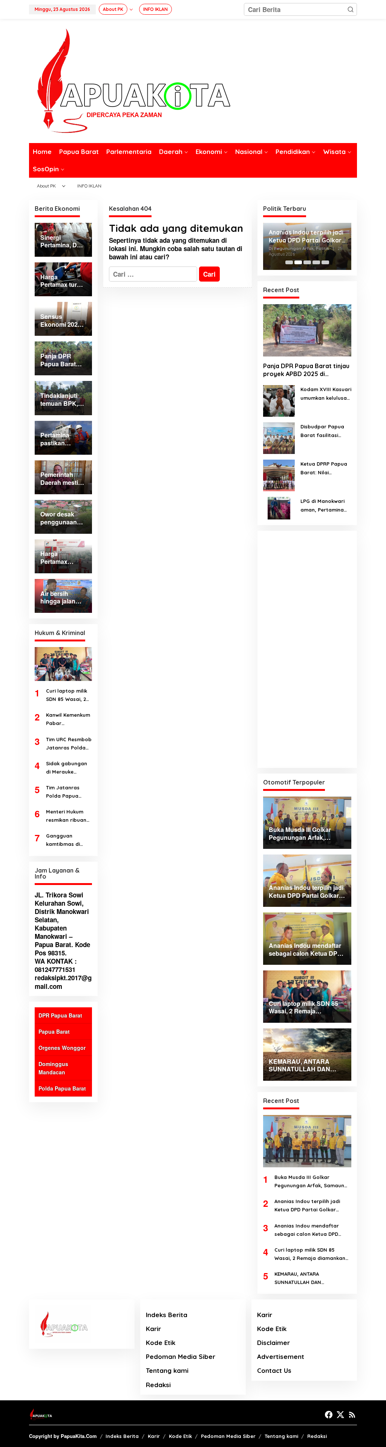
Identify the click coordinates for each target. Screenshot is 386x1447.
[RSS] (352, 1415)
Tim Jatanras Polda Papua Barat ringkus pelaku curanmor (67, 792)
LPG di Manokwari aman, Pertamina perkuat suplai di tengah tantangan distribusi (323, 505)
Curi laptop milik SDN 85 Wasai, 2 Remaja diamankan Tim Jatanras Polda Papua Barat (66, 695)
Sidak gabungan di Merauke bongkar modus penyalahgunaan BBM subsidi (67, 768)
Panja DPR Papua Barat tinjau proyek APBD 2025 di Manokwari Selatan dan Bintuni (306, 370)
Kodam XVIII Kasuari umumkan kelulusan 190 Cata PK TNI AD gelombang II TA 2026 (325, 394)
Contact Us (274, 1370)
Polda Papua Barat (62, 1088)
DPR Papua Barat (60, 1015)
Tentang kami (167, 1370)
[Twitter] (340, 1415)
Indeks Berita (166, 1315)
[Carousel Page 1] (289, 262)
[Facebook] (329, 1415)
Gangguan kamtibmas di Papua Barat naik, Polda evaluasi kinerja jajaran (69, 840)
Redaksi (158, 1385)
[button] (350, 9)
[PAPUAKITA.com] (129, 80)
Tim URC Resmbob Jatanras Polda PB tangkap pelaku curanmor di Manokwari (69, 744)
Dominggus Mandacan (53, 1068)
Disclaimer (273, 1342)
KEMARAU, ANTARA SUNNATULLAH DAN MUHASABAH (297, 1278)
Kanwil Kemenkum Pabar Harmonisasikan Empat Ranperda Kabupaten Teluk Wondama (68, 719)
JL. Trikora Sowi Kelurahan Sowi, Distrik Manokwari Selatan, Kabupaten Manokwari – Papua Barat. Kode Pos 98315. (62, 924)
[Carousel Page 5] (325, 262)
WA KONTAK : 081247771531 (56, 965)
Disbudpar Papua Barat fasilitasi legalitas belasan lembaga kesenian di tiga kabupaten (323, 431)
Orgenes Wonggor (62, 1047)
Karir (153, 1329)
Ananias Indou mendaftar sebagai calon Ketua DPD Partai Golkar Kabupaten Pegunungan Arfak (306, 242)
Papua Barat (54, 1031)
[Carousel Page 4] (316, 262)
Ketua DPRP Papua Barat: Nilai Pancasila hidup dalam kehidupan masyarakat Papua (324, 468)
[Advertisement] (307, 649)
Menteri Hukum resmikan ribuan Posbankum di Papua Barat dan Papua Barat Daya (68, 816)
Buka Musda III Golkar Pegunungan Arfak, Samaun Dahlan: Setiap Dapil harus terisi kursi (309, 1182)
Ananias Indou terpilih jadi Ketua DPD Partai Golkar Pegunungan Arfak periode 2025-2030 (308, 1206)
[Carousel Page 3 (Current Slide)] (307, 262)
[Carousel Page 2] (298, 262)
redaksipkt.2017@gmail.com (63, 981)
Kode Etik (160, 1342)
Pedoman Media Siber (180, 1356)
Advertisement (280, 1356)
